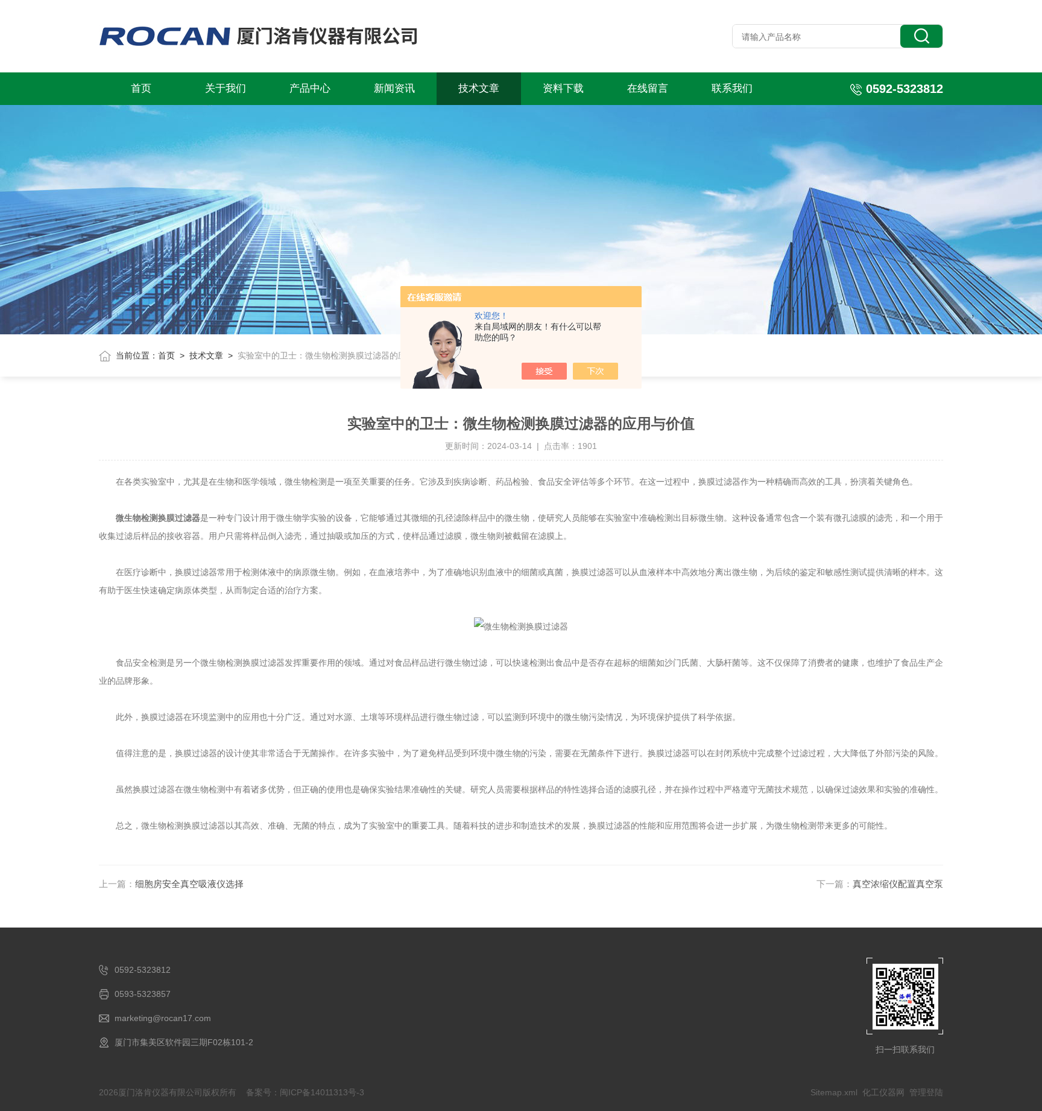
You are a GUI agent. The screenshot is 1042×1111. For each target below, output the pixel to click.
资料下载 (563, 88)
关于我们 (225, 88)
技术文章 (478, 88)
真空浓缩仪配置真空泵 (898, 884)
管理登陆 (926, 1092)
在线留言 (647, 88)
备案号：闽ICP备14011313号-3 (305, 1092)
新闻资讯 (394, 88)
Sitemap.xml (833, 1092)
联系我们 (732, 88)
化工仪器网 (883, 1092)
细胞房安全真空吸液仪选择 (189, 884)
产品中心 (309, 88)
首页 (141, 88)
